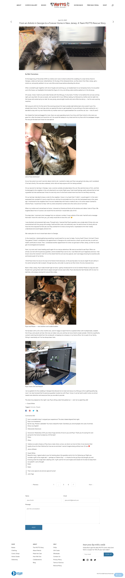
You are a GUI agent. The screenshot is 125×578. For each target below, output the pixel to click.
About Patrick (37, 550)
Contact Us (56, 556)
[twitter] (95, 560)
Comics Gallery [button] (31, 5)
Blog (34, 562)
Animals (32, 407)
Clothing (14, 550)
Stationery (14, 559)
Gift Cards (56, 550)
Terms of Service (58, 562)
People (38, 407)
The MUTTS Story (38, 547)
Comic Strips (15, 553)
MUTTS (98, 573)
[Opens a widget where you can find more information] (118, 575)
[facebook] (84, 560)
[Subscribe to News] (37, 411)
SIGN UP (108, 554)
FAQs (55, 547)
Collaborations (37, 559)
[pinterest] (91, 560)
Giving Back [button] (78, 5)
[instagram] (87, 560)
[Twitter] (33, 411)
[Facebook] (26, 411)
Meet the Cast (37, 553)
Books (13, 547)
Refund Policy (57, 565)
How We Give (37, 556)
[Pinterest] (30, 411)
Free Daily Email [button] (93, 5)
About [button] (19, 5)
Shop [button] (105, 5)
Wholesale (56, 553)
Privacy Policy (57, 559)
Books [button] (43, 5)
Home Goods (15, 556)
